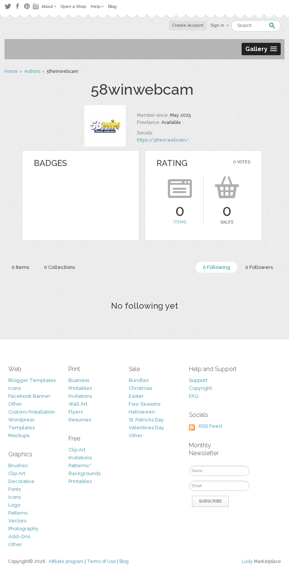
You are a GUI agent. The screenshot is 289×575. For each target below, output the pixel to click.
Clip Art (16, 473)
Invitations (80, 396)
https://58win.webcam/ (163, 140)
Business (78, 380)
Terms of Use (101, 561)
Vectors (17, 521)
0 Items (20, 267)
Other (15, 404)
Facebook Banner (29, 396)
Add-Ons (19, 536)
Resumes (79, 420)
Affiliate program (66, 561)
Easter (136, 396)
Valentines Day (146, 427)
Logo (14, 505)
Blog (124, 561)
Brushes (17, 465)
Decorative (21, 481)
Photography (23, 528)
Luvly (247, 561)
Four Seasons (144, 404)
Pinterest (27, 6)
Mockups (18, 435)
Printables (80, 388)
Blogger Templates (32, 380)
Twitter (8, 6)
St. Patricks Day (146, 420)
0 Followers (259, 267)
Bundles (139, 380)
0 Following (216, 267)
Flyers (75, 412)
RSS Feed (210, 426)
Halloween (142, 412)
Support (198, 380)
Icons (14, 388)
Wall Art (77, 404)
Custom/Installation (31, 412)
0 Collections (59, 267)
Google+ (36, 6)
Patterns (17, 513)
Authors (32, 71)
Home (11, 71)
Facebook (17, 6)
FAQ (193, 396)
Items (179, 222)
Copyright (200, 388)
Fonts (14, 489)
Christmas (140, 388)
